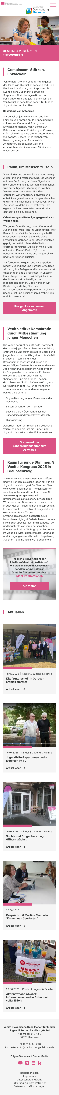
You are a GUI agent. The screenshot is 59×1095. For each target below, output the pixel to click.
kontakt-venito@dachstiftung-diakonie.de (29, 1047)
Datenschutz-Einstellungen (29, 1086)
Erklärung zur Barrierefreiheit (29, 1083)
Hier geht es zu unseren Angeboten (29, 308)
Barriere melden (29, 1072)
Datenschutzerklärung (29, 1079)
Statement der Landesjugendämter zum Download (29, 446)
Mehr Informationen (29, 575)
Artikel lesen (13, 689)
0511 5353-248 (32, 1044)
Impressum (29, 1076)
